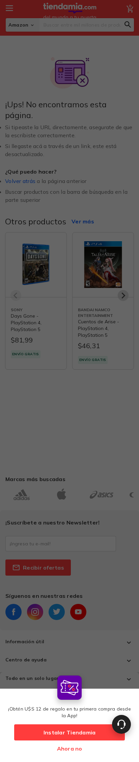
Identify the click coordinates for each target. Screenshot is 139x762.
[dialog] (69, 717)
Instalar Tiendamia (70, 732)
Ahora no (69, 748)
